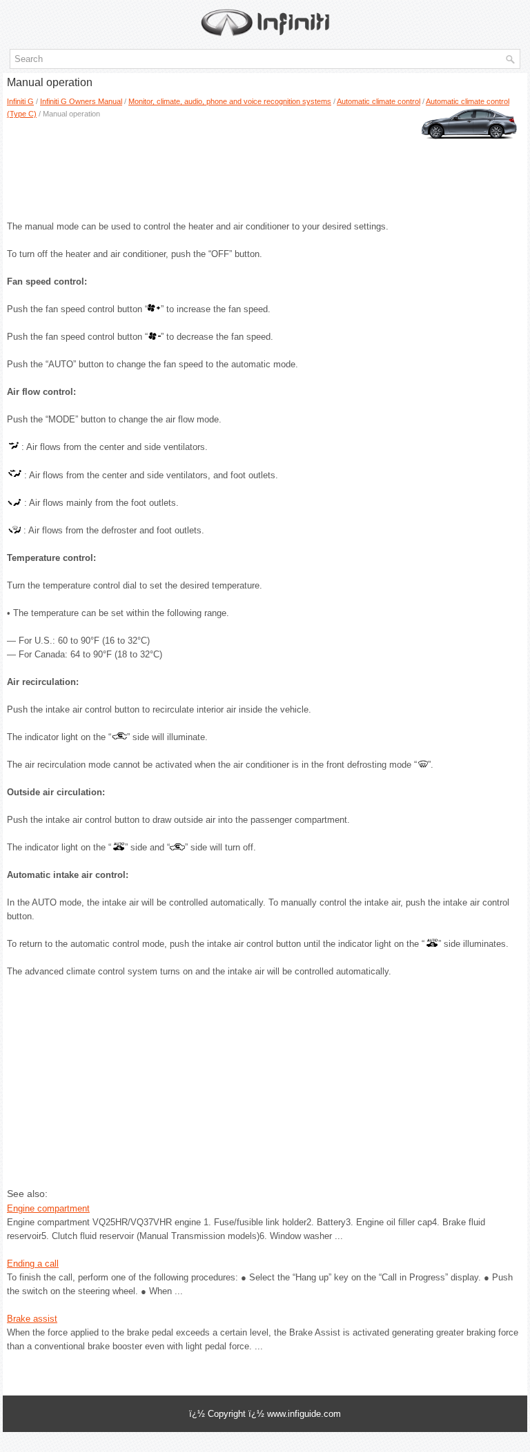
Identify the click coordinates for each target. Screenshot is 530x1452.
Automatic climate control (378, 101)
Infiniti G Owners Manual (81, 101)
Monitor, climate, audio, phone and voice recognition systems (229, 101)
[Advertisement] (265, 164)
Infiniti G (20, 101)
